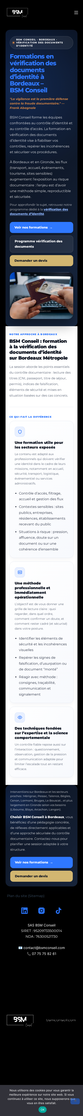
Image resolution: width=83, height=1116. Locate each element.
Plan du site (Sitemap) (25, 896)
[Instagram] (41, 910)
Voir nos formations (33, 227)
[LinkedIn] (24, 910)
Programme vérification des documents (38, 244)
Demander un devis (30, 261)
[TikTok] (58, 910)
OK (43, 1109)
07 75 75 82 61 (44, 954)
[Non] (75, 1101)
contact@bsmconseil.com (44, 948)
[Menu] (76, 12)
